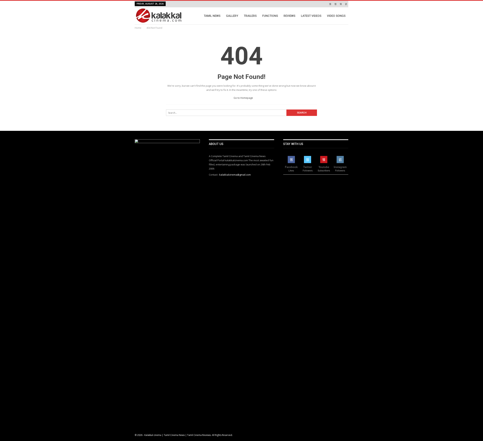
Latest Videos (311, 16)
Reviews (289, 16)
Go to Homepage (243, 97)
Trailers (250, 16)
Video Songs (336, 16)
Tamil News (212, 16)
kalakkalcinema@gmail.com (235, 174)
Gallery (232, 16)
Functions (270, 16)
